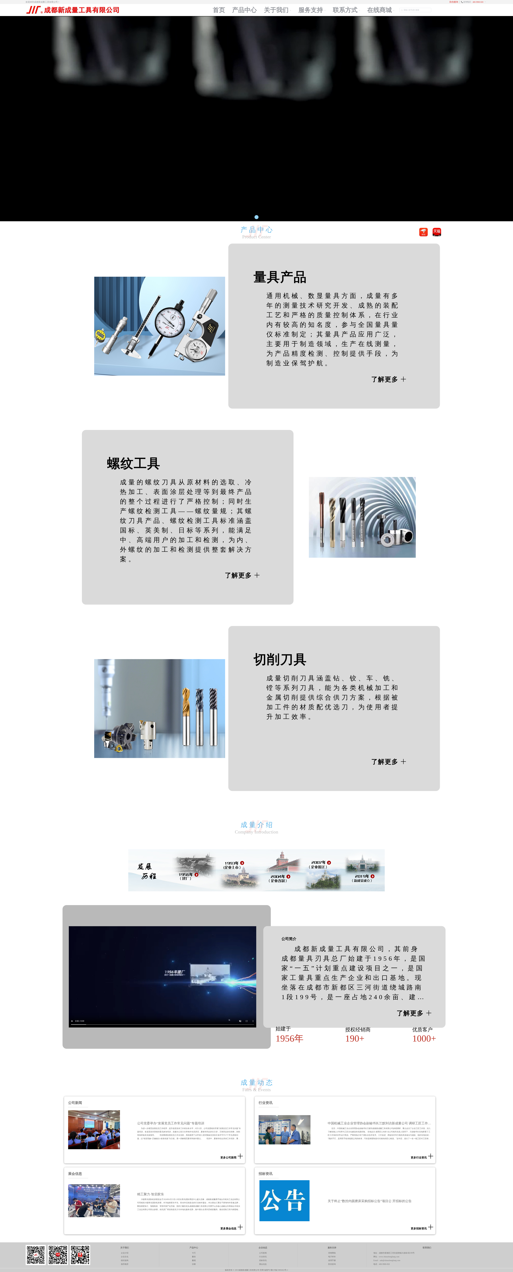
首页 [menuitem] (219, 10)
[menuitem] (474, 2)
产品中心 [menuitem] (244, 10)
